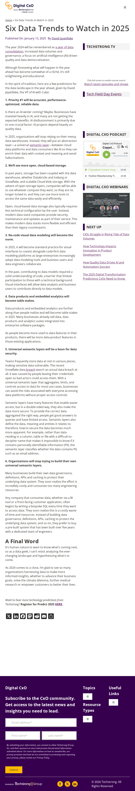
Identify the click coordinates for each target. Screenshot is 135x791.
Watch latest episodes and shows (106, 84)
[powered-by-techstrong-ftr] (23, 784)
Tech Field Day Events (104, 94)
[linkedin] (75, 784)
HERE (58, 604)
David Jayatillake (62, 38)
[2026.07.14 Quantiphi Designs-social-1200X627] (106, 194)
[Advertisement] (67, 648)
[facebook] (60, 784)
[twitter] (67, 784)
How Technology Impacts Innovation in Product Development (99, 250)
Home (8, 20)
